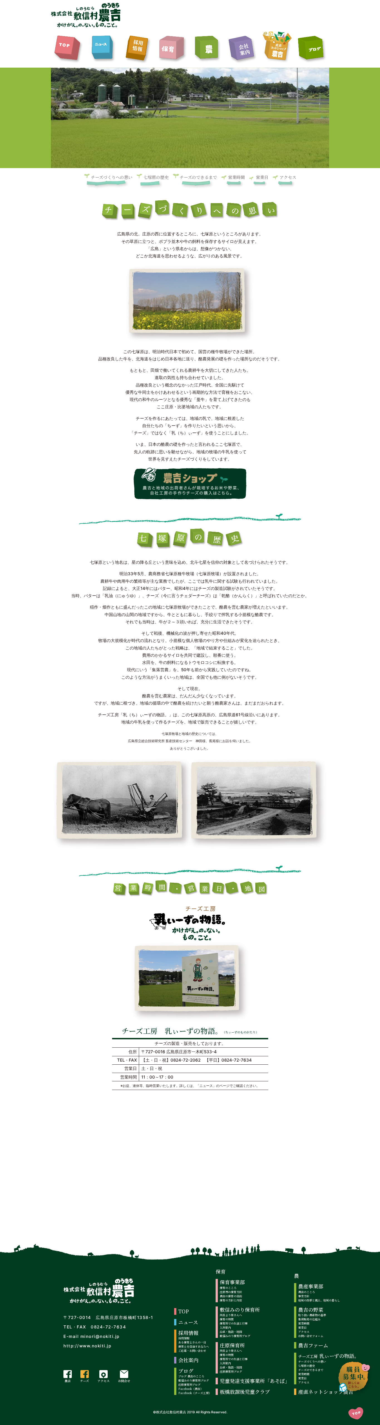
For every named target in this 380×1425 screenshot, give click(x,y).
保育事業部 (232, 1282)
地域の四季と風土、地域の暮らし (319, 1300)
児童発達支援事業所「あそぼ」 (255, 1381)
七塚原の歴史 (156, 177)
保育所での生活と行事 (234, 1323)
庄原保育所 (232, 1345)
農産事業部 (310, 1286)
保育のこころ (228, 1288)
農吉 (68, 1381)
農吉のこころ (306, 1292)
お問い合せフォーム (310, 1336)
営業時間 (236, 177)
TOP (183, 1311)
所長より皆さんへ (231, 1315)
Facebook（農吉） (190, 1389)
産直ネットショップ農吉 (325, 1392)
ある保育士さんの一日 (192, 1342)
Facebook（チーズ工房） (194, 1393)
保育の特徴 (227, 1319)
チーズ (84, 1381)
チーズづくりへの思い (111, 177)
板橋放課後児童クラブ (245, 1392)
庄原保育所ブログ (189, 1384)
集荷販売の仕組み (309, 1319)
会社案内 (188, 1360)
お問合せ (124, 1381)
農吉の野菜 (310, 1309)
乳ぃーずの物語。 (328, 1356)
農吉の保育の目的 (231, 1296)
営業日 (262, 177)
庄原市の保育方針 (231, 1292)
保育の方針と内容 (231, 1300)
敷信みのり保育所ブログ (193, 1380)
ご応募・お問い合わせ (192, 1350)
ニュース (188, 1322)
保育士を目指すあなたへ (193, 1346)
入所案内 (225, 1327)
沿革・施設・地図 (231, 1332)
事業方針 (303, 1296)
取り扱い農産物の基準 (312, 1315)
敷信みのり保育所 (240, 1309)
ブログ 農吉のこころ (191, 1376)
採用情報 (188, 1333)
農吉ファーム (313, 1345)
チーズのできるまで (198, 177)
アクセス (288, 177)
